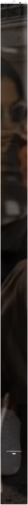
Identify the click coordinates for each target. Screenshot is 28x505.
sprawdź (14, 453)
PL (14, 2)
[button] (20, 2)
